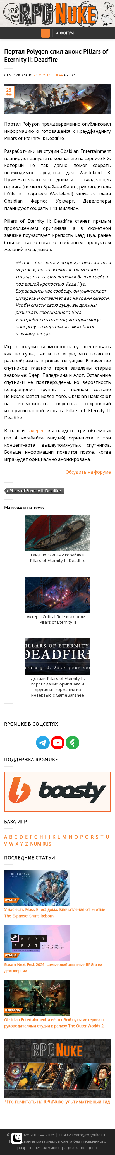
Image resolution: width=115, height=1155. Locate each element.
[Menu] (45, 33)
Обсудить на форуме (88, 472)
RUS (46, 844)
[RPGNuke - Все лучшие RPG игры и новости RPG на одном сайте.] (58, 14)
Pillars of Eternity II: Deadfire (35, 490)
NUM (35, 844)
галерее (36, 430)
